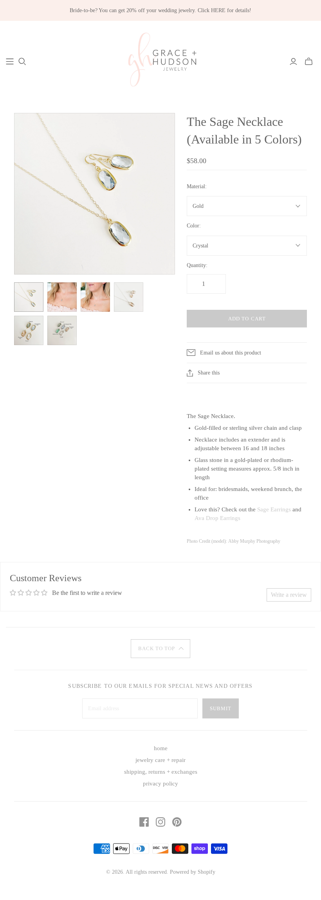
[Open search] (22, 61)
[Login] (293, 61)
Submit (220, 708)
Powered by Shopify (192, 872)
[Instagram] (160, 822)
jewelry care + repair (160, 760)
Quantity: (197, 265)
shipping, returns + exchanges (160, 772)
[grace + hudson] (160, 61)
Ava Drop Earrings (217, 518)
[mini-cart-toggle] (308, 61)
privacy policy (160, 783)
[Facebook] (144, 822)
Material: (197, 186)
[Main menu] (10, 61)
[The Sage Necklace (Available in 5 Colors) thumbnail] (28, 297)
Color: (194, 226)
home (161, 748)
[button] (160, 648)
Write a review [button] (289, 594)
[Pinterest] (177, 822)
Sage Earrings (274, 509)
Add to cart (246, 319)
